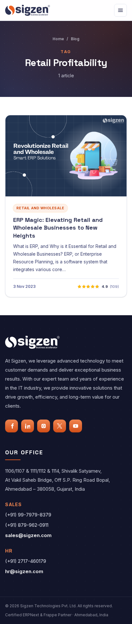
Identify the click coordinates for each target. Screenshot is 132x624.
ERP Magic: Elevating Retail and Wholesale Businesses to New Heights (58, 228)
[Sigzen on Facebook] (11, 426)
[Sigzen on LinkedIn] (27, 426)
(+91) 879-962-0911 (26, 525)
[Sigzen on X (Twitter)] (59, 426)
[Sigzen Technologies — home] (27, 10)
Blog (75, 38)
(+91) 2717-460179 (25, 561)
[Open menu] (120, 10)
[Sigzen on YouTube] (75, 426)
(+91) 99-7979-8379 (28, 515)
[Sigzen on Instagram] (43, 426)
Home (58, 38)
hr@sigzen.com (24, 571)
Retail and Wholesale (40, 208)
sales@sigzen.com (28, 535)
